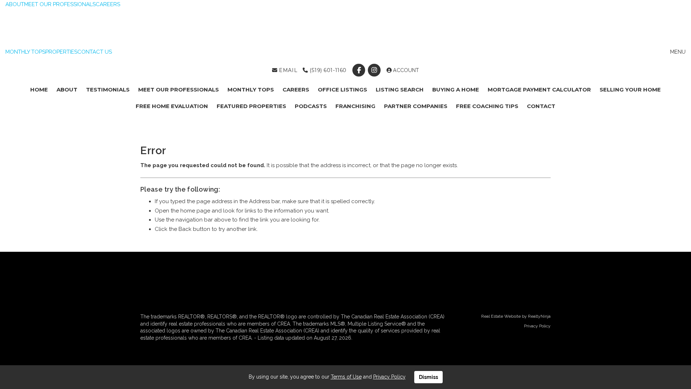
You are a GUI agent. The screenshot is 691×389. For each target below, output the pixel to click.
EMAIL (287, 70)
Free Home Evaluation (172, 106)
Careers (296, 89)
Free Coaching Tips (487, 106)
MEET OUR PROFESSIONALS (60, 4)
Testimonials (108, 89)
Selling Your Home (630, 89)
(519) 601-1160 (327, 70)
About (67, 89)
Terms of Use (346, 377)
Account (405, 70)
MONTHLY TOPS (25, 52)
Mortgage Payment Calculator (539, 89)
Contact (541, 106)
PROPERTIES (61, 52)
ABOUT (14, 4)
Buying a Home (455, 89)
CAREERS (108, 4)
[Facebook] (359, 70)
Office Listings (342, 89)
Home (39, 89)
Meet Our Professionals (178, 89)
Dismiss (428, 377)
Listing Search (400, 89)
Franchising (355, 106)
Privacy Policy (537, 325)
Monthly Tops (250, 89)
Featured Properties (251, 106)
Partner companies (415, 106)
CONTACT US (94, 52)
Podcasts (311, 106)
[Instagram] (375, 70)
